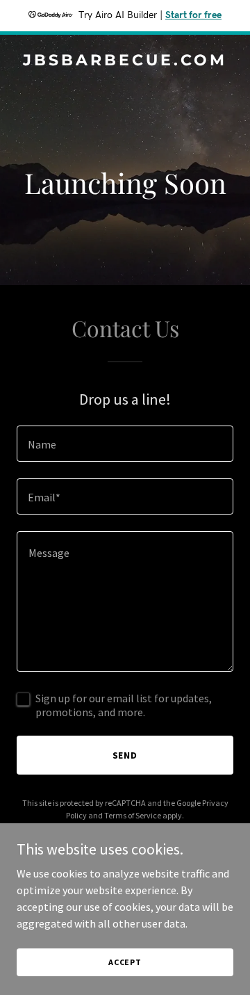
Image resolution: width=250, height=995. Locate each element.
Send (125, 755)
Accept (125, 962)
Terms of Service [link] (132, 815)
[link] (125, 61)
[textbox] (125, 444)
